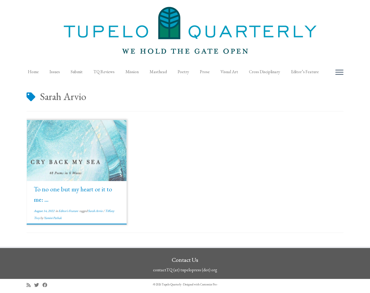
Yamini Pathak (53, 218)
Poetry (183, 72)
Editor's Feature (69, 211)
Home (33, 72)
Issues (55, 72)
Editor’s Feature (305, 72)
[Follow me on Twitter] (38, 285)
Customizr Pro (208, 284)
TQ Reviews (104, 72)
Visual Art (229, 72)
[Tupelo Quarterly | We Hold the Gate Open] (185, 33)
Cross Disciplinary (264, 72)
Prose (205, 72)
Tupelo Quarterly (171, 284)
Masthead (158, 72)
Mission (132, 72)
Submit (77, 72)
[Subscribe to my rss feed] (30, 285)
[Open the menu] (339, 73)
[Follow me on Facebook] (47, 285)
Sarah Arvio (95, 211)
